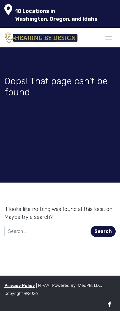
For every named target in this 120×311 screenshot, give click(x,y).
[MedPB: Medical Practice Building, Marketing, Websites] (77, 285)
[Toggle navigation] (108, 37)
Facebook (109, 304)
